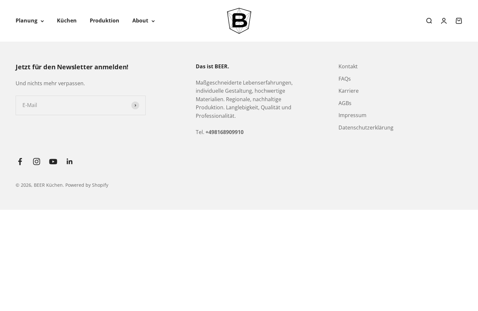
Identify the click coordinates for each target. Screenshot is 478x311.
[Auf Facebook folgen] (20, 161)
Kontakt (348, 66)
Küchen (67, 20)
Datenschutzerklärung (366, 127)
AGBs (345, 103)
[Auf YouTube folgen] (53, 161)
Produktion (104, 20)
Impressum (352, 115)
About (140, 20)
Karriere (349, 90)
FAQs (345, 78)
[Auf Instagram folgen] (36, 161)
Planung (26, 20)
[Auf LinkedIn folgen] (69, 161)
